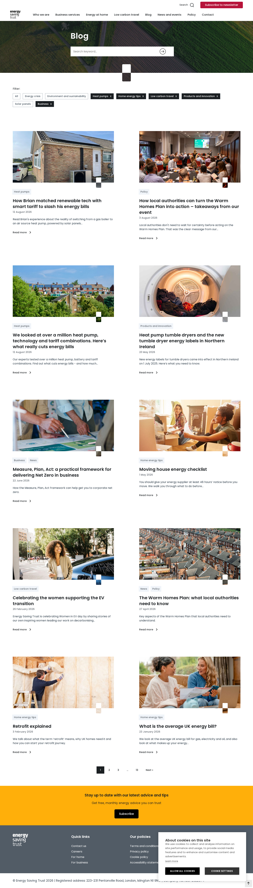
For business (79, 862)
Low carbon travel (126, 15)
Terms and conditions (144, 846)
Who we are (41, 15)
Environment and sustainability (66, 96)
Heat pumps (100, 96)
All (16, 96)
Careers (76, 851)
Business (43, 104)
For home (77, 857)
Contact (208, 15)
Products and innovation (199, 96)
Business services (67, 15)
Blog (148, 15)
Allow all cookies (182, 871)
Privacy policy (139, 851)
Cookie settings (222, 871)
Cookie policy (139, 857)
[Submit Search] (163, 51)
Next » (149, 770)
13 (137, 770)
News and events (169, 15)
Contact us (78, 846)
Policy (192, 15)
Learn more (171, 861)
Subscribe (126, 814)
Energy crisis (32, 96)
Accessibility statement (146, 862)
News (33, 460)
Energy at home (97, 15)
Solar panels (23, 104)
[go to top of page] (248, 883)
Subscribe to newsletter (221, 5)
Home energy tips (129, 96)
